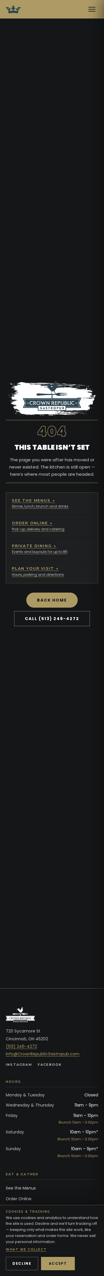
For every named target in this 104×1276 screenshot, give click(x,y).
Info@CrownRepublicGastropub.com (42, 1054)
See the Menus (21, 1188)
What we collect (26, 1249)
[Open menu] (92, 9)
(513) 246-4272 (21, 1046)
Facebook (50, 1064)
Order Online (18, 1199)
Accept (58, 1263)
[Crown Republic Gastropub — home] (13, 9)
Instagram (19, 1064)
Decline (21, 1263)
